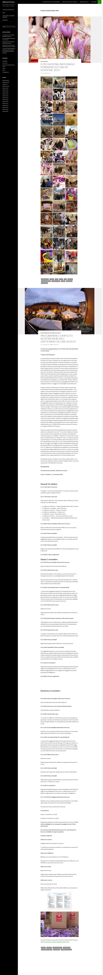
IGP (65, 279)
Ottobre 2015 (5, 99)
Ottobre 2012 (5, 105)
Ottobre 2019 (5, 92)
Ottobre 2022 (5, 88)
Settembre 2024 (5, 82)
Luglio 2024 (4, 84)
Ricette (3, 68)
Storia (3, 70)
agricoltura (45, 279)
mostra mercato (46, 281)
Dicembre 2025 (5, 80)
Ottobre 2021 (5, 90)
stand (63, 281)
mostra (70, 279)
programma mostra (47, 949)
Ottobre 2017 (5, 95)
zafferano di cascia (66, 949)
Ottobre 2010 (5, 109)
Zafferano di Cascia (8, 2)
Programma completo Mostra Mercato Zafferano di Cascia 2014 (58, 338)
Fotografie (5, 20)
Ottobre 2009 (5, 111)
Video (3, 12)
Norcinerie (93, 1)
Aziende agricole (84, 1)
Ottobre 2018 (5, 93)
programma (67, 947)
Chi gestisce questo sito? (8, 9)
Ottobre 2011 (5, 107)
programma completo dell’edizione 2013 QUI (57, 942)
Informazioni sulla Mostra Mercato (51, 1)
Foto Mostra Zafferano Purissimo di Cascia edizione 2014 (58, 67)
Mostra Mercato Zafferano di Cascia (51, 333)
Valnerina (69, 281)
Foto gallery (44, 61)
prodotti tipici (56, 281)
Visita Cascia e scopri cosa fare (69, 1)
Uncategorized (5, 72)
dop (57, 279)
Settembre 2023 (5, 86)
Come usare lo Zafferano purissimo (8, 16)
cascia (52, 279)
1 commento (55, 344)
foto (61, 279)
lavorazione (4, 63)
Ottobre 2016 (5, 97)
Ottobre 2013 (5, 103)
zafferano (44, 283)
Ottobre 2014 (5, 101)
